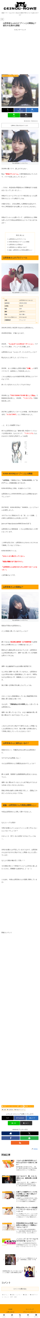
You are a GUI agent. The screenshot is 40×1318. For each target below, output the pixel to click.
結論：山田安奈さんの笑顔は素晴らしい (20, 250)
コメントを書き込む (20, 1289)
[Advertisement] (20, 51)
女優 (4, 1109)
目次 (17, 235)
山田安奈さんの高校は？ (16, 244)
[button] (26, 115)
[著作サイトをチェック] (10, 1133)
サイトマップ (30, 1309)
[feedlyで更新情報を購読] (29, 1138)
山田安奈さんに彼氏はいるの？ (18, 247)
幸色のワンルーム (20, 1109)
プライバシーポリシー (29, 1312)
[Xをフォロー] (29, 1133)
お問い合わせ (10, 1312)
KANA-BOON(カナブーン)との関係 (19, 242)
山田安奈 (11, 1109)
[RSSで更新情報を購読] (20, 1143)
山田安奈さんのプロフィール (17, 239)
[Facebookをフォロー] (10, 1138)
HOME (10, 1309)
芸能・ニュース (29, 1106)
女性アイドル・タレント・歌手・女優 (13, 1106)
